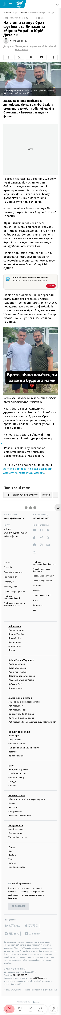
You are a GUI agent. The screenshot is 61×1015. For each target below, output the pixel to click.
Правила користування (14, 592)
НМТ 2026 (12, 807)
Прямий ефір (14, 638)
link (34, 530)
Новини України (16, 634)
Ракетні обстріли (16, 664)
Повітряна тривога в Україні (22, 676)
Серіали (12, 785)
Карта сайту (38, 605)
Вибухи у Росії (15, 684)
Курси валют (14, 739)
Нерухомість (15, 825)
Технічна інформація (42, 581)
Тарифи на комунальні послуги (23, 748)
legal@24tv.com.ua (38, 978)
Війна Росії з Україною (21, 660)
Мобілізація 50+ (16, 706)
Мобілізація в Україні (20, 698)
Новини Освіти (16, 795)
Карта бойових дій (17, 668)
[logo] (19, 4)
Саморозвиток (15, 811)
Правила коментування (43, 576)
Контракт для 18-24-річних (21, 714)
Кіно (11, 765)
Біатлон (12, 863)
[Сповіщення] (57, 4)
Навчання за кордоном (19, 815)
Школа (11, 803)
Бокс (10, 851)
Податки (12, 752)
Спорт (11, 847)
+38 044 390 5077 (41, 518)
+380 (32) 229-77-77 (20, 975)
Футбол (23, 13)
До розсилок (19, 906)
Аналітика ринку (16, 829)
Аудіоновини (14, 646)
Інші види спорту (16, 867)
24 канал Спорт (10, 13)
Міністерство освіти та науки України (26, 799)
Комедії (12, 781)
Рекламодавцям (11, 587)
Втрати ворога (15, 688)
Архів (35, 600)
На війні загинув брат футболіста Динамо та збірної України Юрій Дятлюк (44, 13)
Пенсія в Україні (16, 756)
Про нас (7, 562)
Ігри (34, 610)
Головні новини (16, 630)
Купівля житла (15, 833)
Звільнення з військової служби (24, 702)
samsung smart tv (32, 933)
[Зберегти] (52, 57)
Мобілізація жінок (17, 710)
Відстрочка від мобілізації (21, 718)
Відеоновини (14, 642)
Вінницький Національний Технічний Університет (35, 48)
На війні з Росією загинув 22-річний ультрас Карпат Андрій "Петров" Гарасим (29, 212)
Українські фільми (17, 773)
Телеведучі (9, 582)
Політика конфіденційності (12, 597)
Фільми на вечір (16, 777)
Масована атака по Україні (21, 680)
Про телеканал (10, 577)
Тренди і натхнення (17, 837)
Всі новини (14, 626)
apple (32, 925)
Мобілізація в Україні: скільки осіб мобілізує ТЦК (32, 722)
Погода (11, 650)
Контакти (37, 586)
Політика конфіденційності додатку (44, 563)
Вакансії (36, 591)
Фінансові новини (17, 744)
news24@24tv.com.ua (14, 518)
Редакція (8, 567)
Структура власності (42, 595)
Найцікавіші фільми (18, 769)
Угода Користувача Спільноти (41, 570)
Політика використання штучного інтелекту (14, 604)
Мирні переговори (17, 672)
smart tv (12, 933)
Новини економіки (19, 731)
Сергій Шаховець (18, 41)
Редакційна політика (13, 572)
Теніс (10, 859)
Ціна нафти (14, 735)
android (12, 925)
